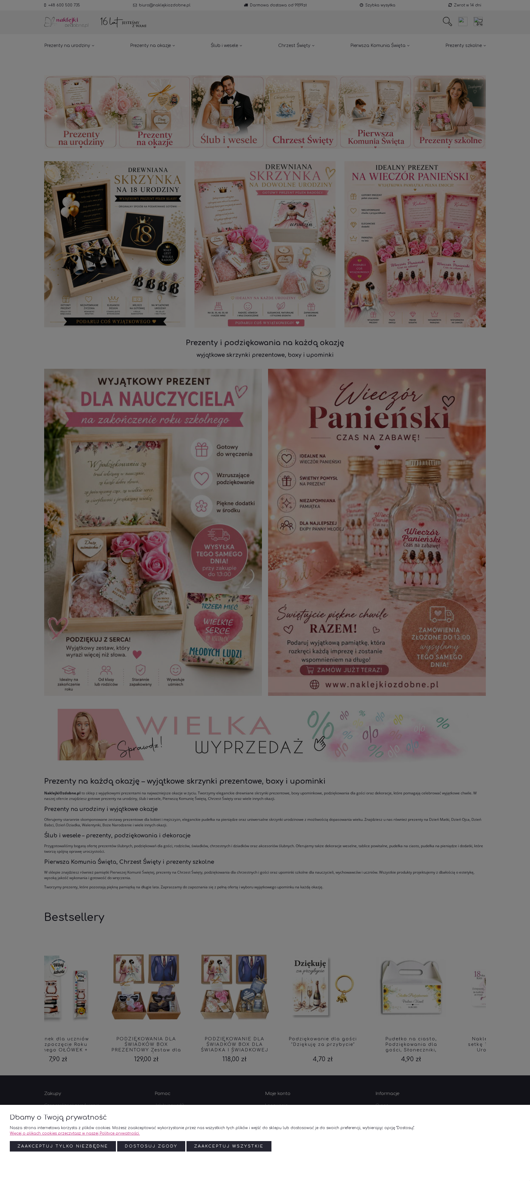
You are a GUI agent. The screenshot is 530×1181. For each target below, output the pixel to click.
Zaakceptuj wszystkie (229, 1146)
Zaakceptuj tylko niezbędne (62, 1146)
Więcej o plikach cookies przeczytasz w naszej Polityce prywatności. (75, 1133)
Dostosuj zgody (151, 1146)
